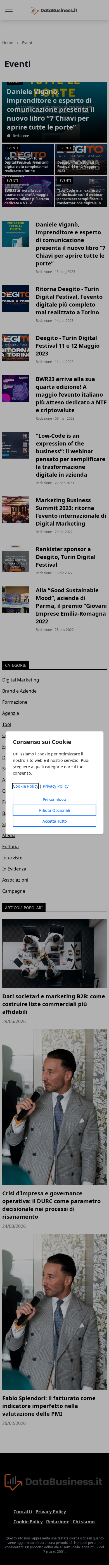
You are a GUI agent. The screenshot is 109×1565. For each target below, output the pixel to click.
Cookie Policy (25, 786)
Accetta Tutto (54, 821)
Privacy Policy (55, 786)
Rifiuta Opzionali (54, 810)
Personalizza (54, 799)
